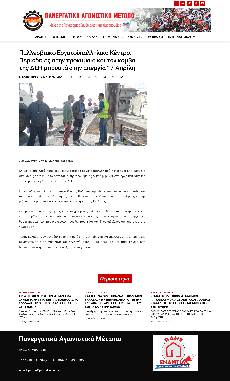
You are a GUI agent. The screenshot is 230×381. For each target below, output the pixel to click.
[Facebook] (176, 3)
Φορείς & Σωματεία (30, 292)
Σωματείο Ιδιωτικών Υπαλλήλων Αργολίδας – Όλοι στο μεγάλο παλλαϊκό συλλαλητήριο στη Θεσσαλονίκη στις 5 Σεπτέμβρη (180, 301)
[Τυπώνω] (104, 77)
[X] (196, 3)
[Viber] (112, 77)
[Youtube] (202, 3)
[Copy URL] (121, 77)
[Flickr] (182, 3)
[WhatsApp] (88, 77)
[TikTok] (189, 3)
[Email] (96, 77)
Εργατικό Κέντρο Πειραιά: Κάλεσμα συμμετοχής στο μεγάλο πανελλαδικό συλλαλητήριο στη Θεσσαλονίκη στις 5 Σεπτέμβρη (48, 301)
